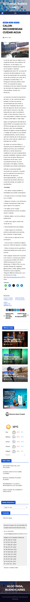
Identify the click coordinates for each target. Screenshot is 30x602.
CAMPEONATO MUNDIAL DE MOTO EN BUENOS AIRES (15, 376)
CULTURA (11, 337)
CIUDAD (11, 22)
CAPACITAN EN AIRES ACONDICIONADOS (20, 315)
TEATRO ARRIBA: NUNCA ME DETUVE (13, 358)
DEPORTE (11, 372)
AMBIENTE (5, 22)
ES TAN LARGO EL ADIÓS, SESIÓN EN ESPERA (12, 341)
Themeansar (15, 599)
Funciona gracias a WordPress (10, 597)
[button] (27, 13)
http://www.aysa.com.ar (14, 277)
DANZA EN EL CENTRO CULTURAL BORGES (10, 316)
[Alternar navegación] (15, 13)
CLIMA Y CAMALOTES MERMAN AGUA (8, 304)
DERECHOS (16, 22)
